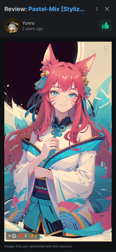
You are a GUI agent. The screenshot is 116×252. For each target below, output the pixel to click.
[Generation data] (106, 236)
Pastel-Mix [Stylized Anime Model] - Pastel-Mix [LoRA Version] (57, 9)
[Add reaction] (12, 236)
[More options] (106, 47)
